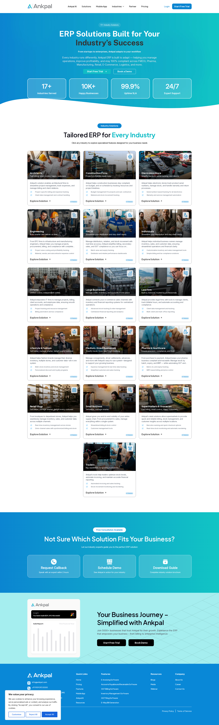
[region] (33, 705)
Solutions (86, 6)
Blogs (153, 680)
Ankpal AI (72, 6)
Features (79, 689)
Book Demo (141, 642)
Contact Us (180, 689)
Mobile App (101, 6)
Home (78, 680)
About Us (179, 680)
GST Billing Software (109, 689)
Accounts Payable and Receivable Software (119, 684)
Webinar (154, 689)
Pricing (144, 6)
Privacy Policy (168, 711)
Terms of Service (184, 711)
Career (178, 684)
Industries (117, 6)
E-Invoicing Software (110, 680)
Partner (132, 6)
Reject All (33, 714)
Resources (80, 702)
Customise (16, 714)
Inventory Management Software (115, 693)
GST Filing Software (109, 698)
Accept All (49, 714)
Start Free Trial (181, 6)
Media (153, 684)
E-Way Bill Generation (110, 702)
